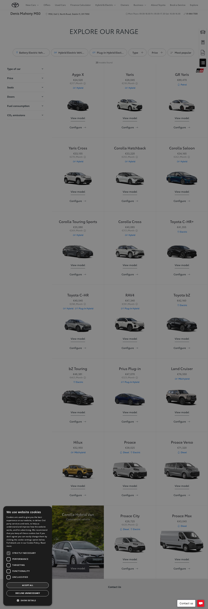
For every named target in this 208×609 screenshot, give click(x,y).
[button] (27, 600)
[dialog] (27, 556)
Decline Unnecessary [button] (27, 593)
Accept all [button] (27, 585)
